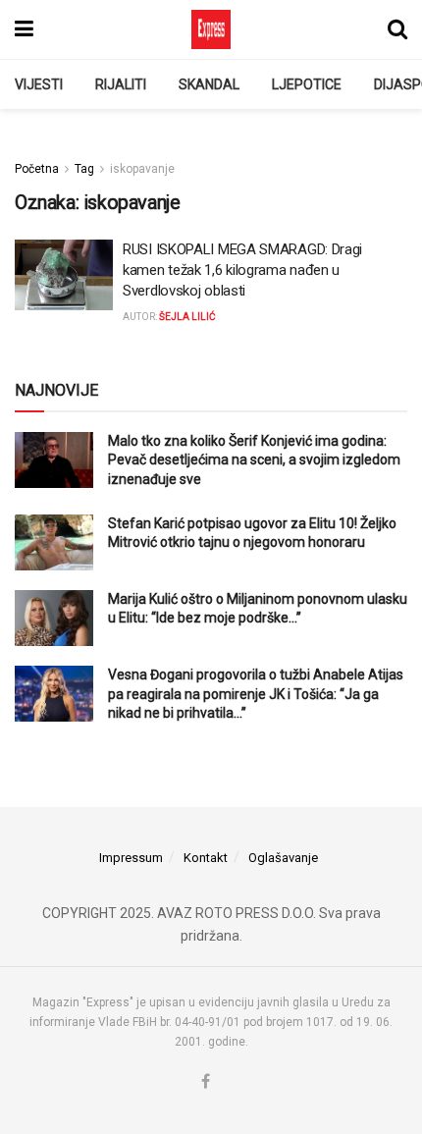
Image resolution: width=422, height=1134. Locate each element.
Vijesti (39, 84)
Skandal (209, 84)
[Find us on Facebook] (205, 1082)
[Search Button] (397, 29)
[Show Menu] (24, 29)
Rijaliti (120, 84)
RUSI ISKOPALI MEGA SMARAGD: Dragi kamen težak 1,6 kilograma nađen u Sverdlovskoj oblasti (242, 270)
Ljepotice (307, 84)
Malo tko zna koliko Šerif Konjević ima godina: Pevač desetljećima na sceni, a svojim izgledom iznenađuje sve (254, 460)
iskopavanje (142, 169)
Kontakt (206, 857)
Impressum (131, 857)
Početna (37, 169)
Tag (84, 169)
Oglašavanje (283, 857)
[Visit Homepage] (211, 29)
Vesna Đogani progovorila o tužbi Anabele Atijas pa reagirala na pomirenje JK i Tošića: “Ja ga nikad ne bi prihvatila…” (255, 694)
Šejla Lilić (187, 316)
